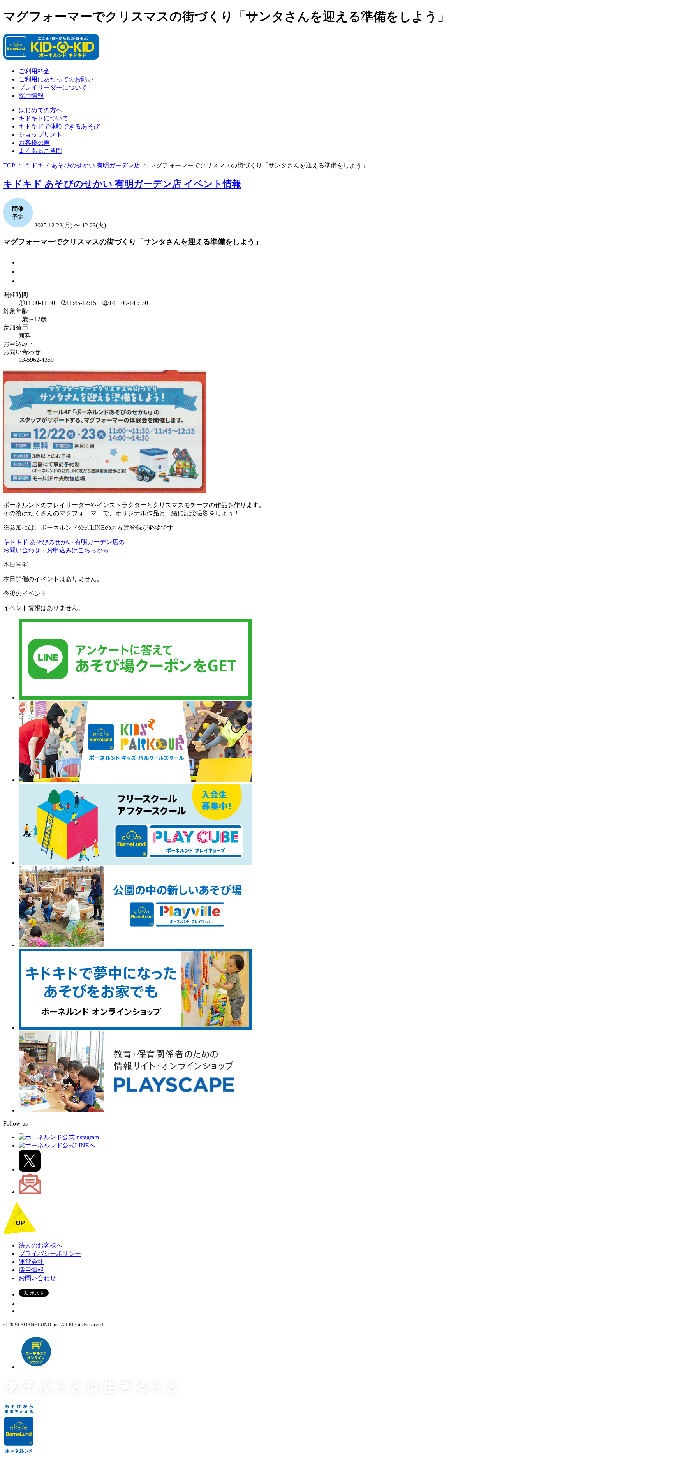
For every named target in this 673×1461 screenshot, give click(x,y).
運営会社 (31, 1261)
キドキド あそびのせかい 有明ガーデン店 (82, 165)
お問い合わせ (37, 1278)
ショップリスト (40, 134)
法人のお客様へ (40, 1245)
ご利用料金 (34, 71)
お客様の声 (34, 142)
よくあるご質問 (40, 151)
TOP (9, 165)
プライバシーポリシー (50, 1253)
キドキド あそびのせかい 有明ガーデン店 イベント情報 (122, 184)
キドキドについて (44, 118)
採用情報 (31, 95)
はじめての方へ (40, 110)
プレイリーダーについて (53, 87)
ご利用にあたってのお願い (56, 79)
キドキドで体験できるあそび (59, 126)
